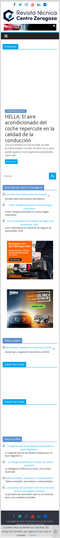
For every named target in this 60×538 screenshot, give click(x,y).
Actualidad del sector (15, 111)
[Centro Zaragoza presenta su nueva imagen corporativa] (29, 204)
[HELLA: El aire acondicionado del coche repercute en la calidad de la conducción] (30, 53)
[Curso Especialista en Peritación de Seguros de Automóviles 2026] (29, 220)
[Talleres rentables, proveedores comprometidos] (28, 478)
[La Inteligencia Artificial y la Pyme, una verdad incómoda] (29, 462)
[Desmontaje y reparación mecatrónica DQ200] (27, 347)
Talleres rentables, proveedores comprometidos (29, 481)
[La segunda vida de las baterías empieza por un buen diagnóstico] (29, 446)
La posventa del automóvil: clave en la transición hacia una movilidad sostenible (29, 496)
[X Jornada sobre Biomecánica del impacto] (25, 194)
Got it (33, 535)
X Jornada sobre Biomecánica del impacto (27, 197)
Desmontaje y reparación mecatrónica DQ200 (29, 350)
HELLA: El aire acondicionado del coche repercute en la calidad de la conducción (29, 128)
